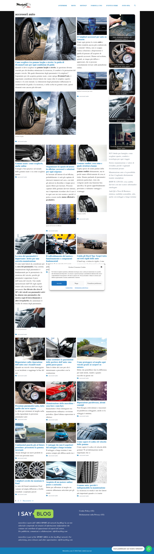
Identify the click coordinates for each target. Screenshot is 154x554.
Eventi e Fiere (112, 5)
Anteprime (62, 5)
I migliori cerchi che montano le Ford (29, 482)
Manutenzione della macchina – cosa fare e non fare (60, 404)
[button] (101, 267)
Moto (73, 5)
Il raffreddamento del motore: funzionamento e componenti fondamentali (59, 258)
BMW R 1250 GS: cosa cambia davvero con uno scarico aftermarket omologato (123, 184)
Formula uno (96, 5)
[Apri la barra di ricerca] (135, 5)
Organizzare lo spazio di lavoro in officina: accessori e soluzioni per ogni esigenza (60, 169)
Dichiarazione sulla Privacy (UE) (91, 514)
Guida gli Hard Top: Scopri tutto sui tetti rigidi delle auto (92, 257)
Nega (76, 283)
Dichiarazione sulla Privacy (81, 287)
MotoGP (83, 5)
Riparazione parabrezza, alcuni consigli (91, 403)
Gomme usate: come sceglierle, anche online (29, 164)
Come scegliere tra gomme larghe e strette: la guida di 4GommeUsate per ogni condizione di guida (39, 63)
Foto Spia (126, 5)
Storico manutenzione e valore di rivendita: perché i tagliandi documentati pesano (121, 165)
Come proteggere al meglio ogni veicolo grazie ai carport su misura (91, 365)
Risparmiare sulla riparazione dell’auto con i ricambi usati (28, 363)
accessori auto (22, 141)
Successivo (28, 500)
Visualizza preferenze (94, 283)
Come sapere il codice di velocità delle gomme (91, 443)
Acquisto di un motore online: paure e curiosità (59, 483)
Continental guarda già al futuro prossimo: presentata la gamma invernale (30, 447)
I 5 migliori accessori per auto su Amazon (92, 38)
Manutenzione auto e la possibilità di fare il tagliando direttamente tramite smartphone (122, 175)
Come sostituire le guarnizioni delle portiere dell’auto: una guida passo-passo (59, 362)
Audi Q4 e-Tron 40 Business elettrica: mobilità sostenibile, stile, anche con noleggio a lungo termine (122, 194)
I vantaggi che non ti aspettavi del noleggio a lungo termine (59, 446)
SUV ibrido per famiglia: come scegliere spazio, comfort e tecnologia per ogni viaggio (121, 156)
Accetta (59, 283)
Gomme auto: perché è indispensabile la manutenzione (91, 486)
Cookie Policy (69, 287)
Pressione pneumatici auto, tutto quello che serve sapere (29, 407)
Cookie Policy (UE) (86, 510)
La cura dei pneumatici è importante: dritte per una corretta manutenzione (27, 258)
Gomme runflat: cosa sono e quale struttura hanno (89, 164)
